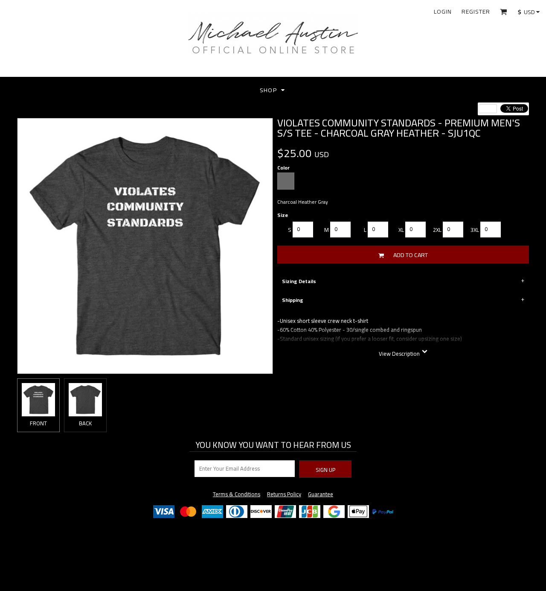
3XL (474, 229)
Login (443, 11)
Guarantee (320, 494)
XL (401, 229)
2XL (437, 229)
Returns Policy (284, 494)
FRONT (38, 423)
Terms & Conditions (236, 494)
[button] (503, 11)
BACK (85, 423)
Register (476, 11)
